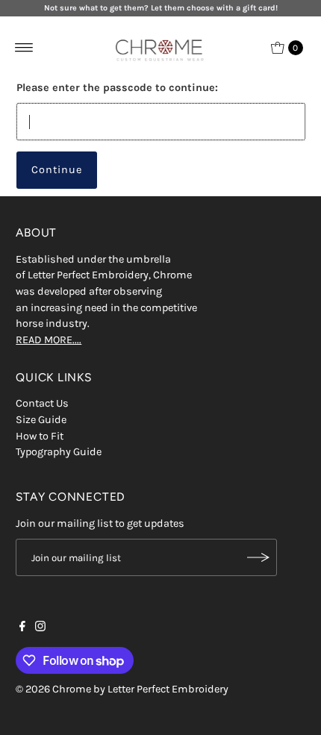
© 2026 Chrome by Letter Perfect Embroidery (122, 689)
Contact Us (42, 403)
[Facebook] (22, 628)
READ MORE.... (48, 340)
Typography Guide (59, 451)
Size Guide (41, 419)
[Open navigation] (24, 47)
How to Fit (39, 436)
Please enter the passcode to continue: (117, 87)
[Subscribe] (258, 557)
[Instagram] (40, 628)
